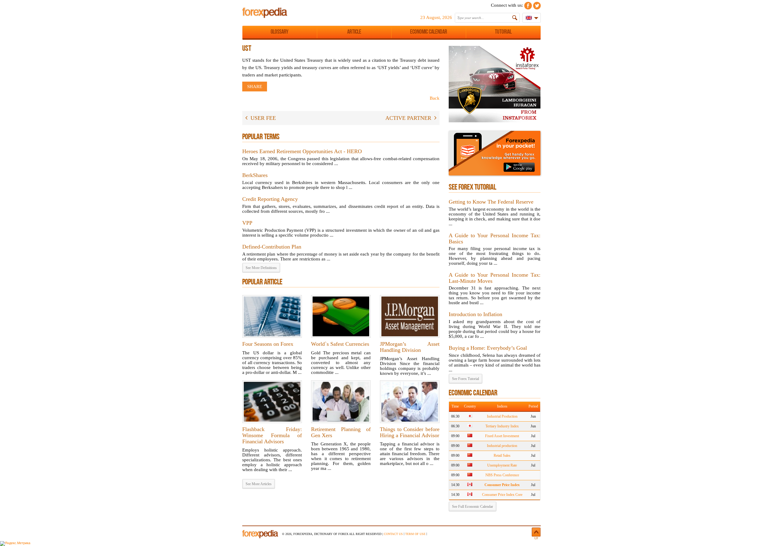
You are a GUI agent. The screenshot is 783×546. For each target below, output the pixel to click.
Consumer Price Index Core (502, 495)
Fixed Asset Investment (502, 436)
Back (435, 98)
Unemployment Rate (502, 465)
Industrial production (502, 446)
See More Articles (259, 484)
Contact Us (393, 534)
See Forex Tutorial (465, 379)
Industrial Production (502, 416)
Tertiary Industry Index (502, 426)
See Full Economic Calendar (472, 506)
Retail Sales (502, 455)
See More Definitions (261, 268)
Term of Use (415, 534)
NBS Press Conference (502, 475)
